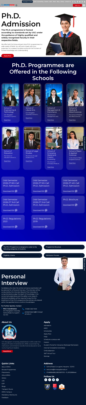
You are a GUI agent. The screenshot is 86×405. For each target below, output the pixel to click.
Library (62, 1)
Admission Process (52, 255)
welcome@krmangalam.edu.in (57, 369)
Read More (7, 120)
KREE (46, 328)
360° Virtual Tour (84, 265)
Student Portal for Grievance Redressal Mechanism (61, 345)
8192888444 (72, 372)
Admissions (47, 325)
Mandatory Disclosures (9, 395)
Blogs (3, 386)
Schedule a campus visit (52, 339)
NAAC (54, 1)
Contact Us (68, 1)
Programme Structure (53, 247)
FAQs (45, 336)
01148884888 (51, 372)
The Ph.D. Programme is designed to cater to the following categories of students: (20, 248)
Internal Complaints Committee (54, 348)
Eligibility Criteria (9, 255)
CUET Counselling (38, 1)
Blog (58, 1)
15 (66, 372)
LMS (3, 381)
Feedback (5, 397)
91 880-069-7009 (31, 309)
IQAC (50, 1)
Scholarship (48, 331)
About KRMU (6, 367)
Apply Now (77, 5)
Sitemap (46, 356)
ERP (3, 383)
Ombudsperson (49, 350)
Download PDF (9, 191)
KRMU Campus (7, 392)
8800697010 (60, 372)
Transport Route (7, 389)
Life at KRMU (6, 375)
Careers (46, 1)
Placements (6, 372)
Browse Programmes (9, 369)
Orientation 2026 (27, 1)
